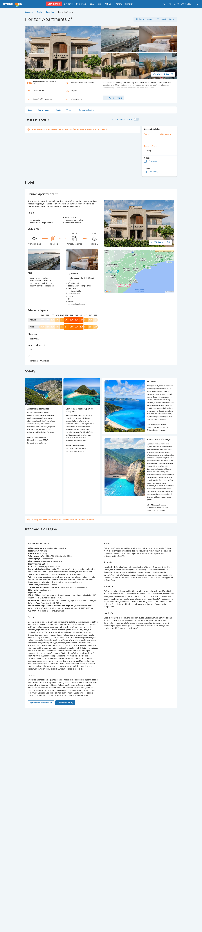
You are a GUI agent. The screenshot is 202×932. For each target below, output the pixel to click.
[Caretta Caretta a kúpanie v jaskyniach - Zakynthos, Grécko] (81, 391)
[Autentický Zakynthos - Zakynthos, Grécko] (43, 391)
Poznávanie (81, 4)
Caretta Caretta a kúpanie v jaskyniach (79, 410)
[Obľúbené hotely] (170, 4)
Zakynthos (50, 12)
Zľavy (92, 4)
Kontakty (129, 4)
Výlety (69, 110)
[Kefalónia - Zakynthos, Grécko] (125, 406)
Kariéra (119, 4)
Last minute (54, 4)
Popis (58, 110)
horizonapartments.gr (39, 361)
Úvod (30, 110)
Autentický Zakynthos (38, 409)
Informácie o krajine (86, 110)
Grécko (39, 12)
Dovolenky (68, 4)
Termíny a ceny (44, 110)
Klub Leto (109, 4)
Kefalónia (151, 381)
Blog (99, 4)
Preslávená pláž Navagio (159, 439)
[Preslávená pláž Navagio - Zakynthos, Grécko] (125, 467)
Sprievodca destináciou (41, 703)
